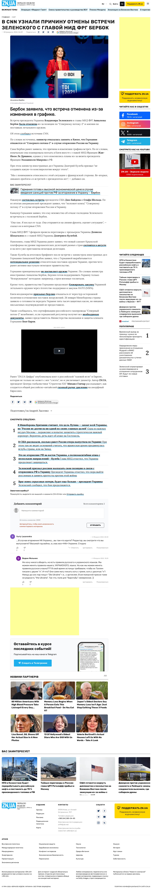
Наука (78, 844)
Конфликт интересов (47, 851)
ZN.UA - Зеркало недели (134, 171)
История (116, 848)
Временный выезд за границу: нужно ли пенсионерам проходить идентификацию (130, 335)
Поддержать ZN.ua (135, 4)
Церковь (79, 855)
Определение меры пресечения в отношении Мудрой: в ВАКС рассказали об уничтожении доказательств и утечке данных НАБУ (131, 353)
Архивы (39, 810)
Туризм (116, 855)
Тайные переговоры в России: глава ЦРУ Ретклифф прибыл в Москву (129, 281)
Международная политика (12, 848)
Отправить (95, 525)
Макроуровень (8, 851)
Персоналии (44, 859)
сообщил (25, 133)
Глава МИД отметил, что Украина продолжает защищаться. (59, 459)
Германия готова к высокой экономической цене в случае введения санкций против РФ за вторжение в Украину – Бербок (60, 191)
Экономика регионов (10, 862)
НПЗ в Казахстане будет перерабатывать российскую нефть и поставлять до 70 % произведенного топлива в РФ (130, 266)
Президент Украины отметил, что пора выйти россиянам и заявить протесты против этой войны (60, 472)
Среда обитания (82, 851)
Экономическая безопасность (51, 855)
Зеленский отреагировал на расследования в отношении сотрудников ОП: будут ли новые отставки (131, 371)
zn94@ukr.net (63, 825)
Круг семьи (117, 851)
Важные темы (9, 10)
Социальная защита (47, 844)
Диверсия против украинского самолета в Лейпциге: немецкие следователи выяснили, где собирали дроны (130, 312)
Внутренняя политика (11, 844)
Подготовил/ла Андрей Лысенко (29, 410)
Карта (38, 828)
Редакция (40, 814)
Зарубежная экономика (48, 848)
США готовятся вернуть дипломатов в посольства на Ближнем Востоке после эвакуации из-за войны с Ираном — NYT (130, 296)
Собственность (119, 859)
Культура (79, 859)
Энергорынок (7, 855)
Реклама (39, 817)
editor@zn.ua (72, 831)
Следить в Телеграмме (34, 663)
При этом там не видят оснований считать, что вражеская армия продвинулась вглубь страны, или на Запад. (62, 445)
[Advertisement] (44, 611)
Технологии (81, 848)
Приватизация (8, 859)
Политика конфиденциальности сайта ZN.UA (132, 886)
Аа (122, 4)
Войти (115, 4)
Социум (116, 844)
